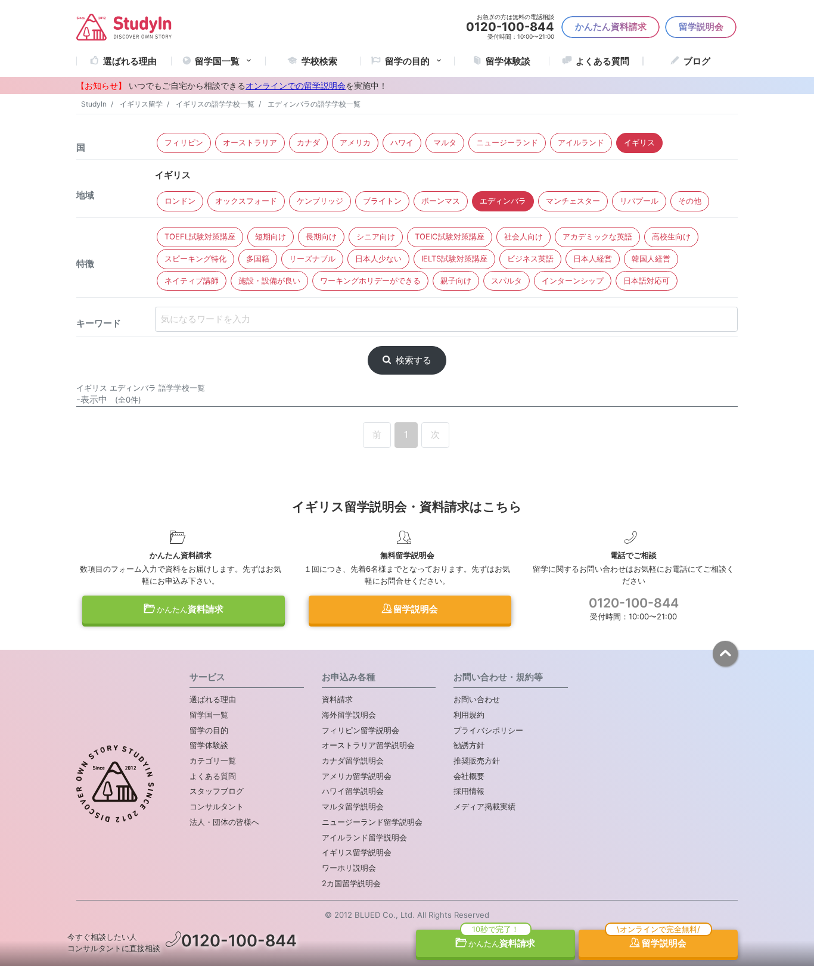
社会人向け (523, 236)
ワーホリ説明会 (349, 867)
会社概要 (468, 776)
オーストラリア (250, 142)
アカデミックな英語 (597, 236)
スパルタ (506, 280)
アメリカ (355, 142)
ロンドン (179, 200)
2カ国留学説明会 (351, 883)
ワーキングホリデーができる (370, 280)
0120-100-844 (634, 602)
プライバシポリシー (488, 730)
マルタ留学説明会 (353, 806)
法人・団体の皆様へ (224, 822)
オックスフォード (246, 200)
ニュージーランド (507, 142)
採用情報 (468, 791)
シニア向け (375, 236)
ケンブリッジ (320, 200)
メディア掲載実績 (484, 806)
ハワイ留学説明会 (353, 791)
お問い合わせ (476, 699)
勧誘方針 (468, 745)
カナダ (308, 142)
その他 (689, 200)
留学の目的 (208, 730)
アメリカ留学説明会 (357, 776)
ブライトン (382, 200)
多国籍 (257, 258)
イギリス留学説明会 (357, 852)
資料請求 (190, 609)
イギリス (639, 142)
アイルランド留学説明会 (364, 837)
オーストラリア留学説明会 (368, 745)
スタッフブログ (216, 791)
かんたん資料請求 (611, 26)
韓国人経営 (651, 258)
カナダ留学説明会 (353, 760)
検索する (413, 360)
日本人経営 (592, 258)
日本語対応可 (646, 280)
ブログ (696, 61)
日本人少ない (378, 258)
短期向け (270, 236)
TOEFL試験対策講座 (199, 236)
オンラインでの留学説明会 (296, 86)
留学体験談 (508, 61)
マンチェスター (573, 200)
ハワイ (402, 142)
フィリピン (183, 142)
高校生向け (671, 236)
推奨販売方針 (476, 760)
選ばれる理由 (130, 61)
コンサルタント (216, 806)
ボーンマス (440, 200)
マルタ (444, 142)
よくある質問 (602, 61)
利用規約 (468, 714)
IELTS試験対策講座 (454, 258)
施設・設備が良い (269, 280)
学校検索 (319, 61)
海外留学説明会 (349, 714)
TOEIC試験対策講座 (449, 236)
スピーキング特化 (195, 258)
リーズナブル (312, 258)
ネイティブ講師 (191, 280)
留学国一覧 (217, 61)
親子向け (455, 280)
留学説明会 (701, 26)
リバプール (639, 200)
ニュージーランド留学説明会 (372, 822)
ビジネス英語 (530, 258)
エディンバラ (503, 200)
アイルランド (581, 142)
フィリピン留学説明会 (360, 730)
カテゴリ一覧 (212, 760)
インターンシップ (573, 280)
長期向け (321, 236)
